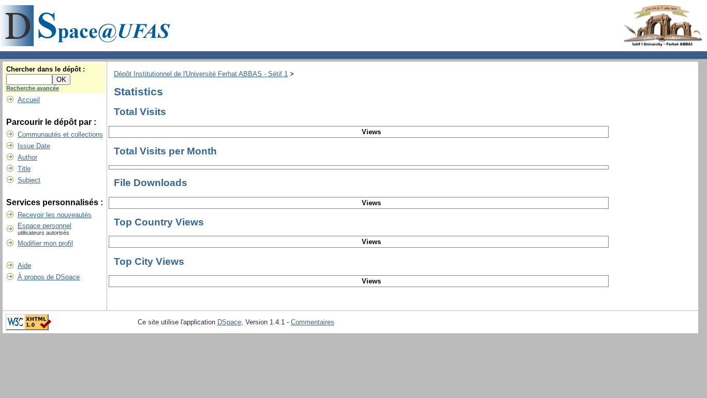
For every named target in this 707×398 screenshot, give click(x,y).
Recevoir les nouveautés (55, 215)
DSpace (229, 322)
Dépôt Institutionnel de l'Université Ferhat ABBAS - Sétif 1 (201, 74)
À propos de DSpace (49, 277)
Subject (29, 180)
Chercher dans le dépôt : (45, 69)
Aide (24, 265)
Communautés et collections (60, 134)
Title (24, 169)
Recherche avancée (32, 88)
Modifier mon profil (45, 243)
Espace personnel (44, 226)
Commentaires (312, 322)
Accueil (29, 100)
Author (27, 157)
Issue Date (34, 146)
